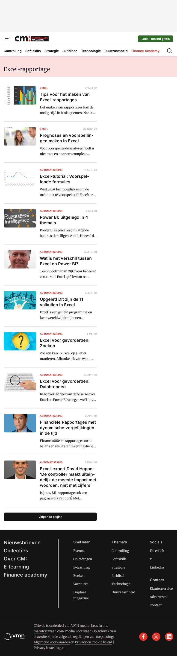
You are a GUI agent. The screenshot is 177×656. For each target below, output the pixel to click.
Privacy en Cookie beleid (93, 642)
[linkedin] (169, 637)
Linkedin (157, 567)
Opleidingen (82, 559)
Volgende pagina (50, 517)
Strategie (118, 567)
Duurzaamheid (123, 592)
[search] (169, 51)
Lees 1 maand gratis (156, 39)
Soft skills (119, 559)
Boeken (79, 576)
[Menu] (7, 38)
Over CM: (15, 559)
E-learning (16, 567)
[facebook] (143, 637)
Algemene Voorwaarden (52, 642)
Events (78, 551)
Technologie (121, 584)
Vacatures (80, 584)
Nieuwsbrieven (22, 542)
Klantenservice (161, 588)
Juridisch (118, 576)
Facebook (157, 551)
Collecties (16, 551)
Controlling (120, 551)
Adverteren (158, 597)
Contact (156, 605)
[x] (156, 637)
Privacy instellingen (49, 648)
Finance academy (25, 575)
